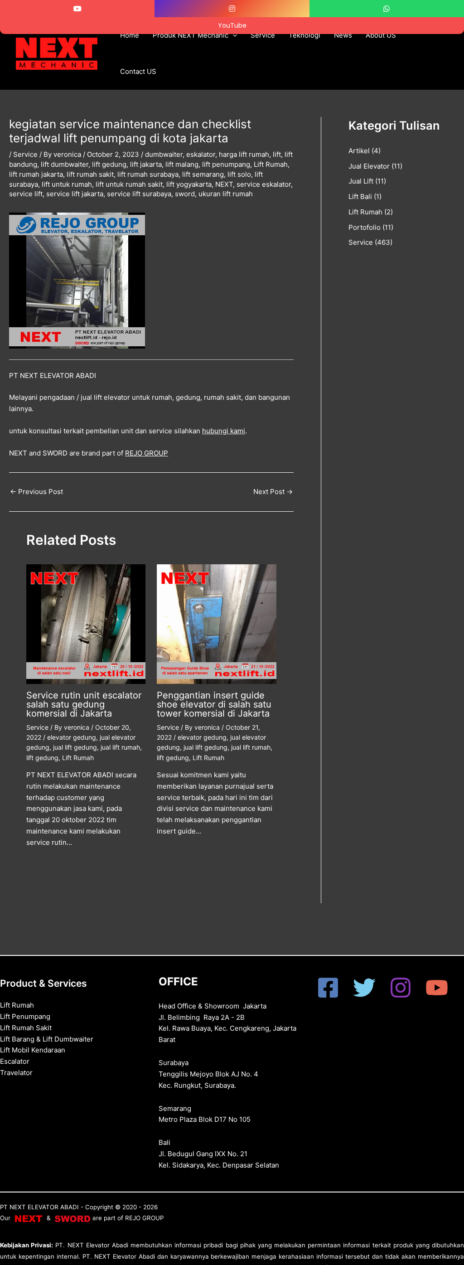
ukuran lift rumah (225, 193)
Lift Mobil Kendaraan (32, 1050)
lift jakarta (146, 164)
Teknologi (304, 35)
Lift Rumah (271, 164)
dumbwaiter (164, 154)
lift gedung (109, 164)
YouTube (232, 25)
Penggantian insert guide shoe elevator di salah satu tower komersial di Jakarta (214, 704)
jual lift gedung (75, 747)
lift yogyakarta (189, 184)
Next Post (273, 491)
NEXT (224, 184)
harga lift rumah (244, 154)
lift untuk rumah (67, 184)
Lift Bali (360, 196)
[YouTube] (436, 987)
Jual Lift (360, 181)
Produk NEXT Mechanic (190, 35)
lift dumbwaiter (64, 164)
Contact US (138, 71)
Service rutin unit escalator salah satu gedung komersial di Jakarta (83, 704)
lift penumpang (226, 164)
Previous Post (36, 491)
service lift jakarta (74, 193)
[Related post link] (39, 865)
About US (381, 35)
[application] (232, 35)
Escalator (14, 1061)
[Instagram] (400, 987)
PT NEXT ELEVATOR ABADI (39, 1207)
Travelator (16, 1072)
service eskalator (264, 184)
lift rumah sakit (90, 174)
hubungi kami (223, 431)
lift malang (181, 164)
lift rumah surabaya (148, 174)
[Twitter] (364, 987)
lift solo (239, 174)
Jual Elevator (369, 166)
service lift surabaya (139, 193)
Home (129, 35)
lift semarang (203, 174)
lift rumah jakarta (36, 174)
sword (185, 193)
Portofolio (364, 227)
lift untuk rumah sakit (129, 184)
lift (277, 154)
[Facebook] (328, 987)
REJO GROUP (146, 453)
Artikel (359, 150)
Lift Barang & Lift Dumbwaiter (46, 1039)
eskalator (200, 154)
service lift (26, 193)
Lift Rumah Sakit (26, 1027)
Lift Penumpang (25, 1016)
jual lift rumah (120, 747)
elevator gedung (71, 737)
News (343, 35)
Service (263, 35)
